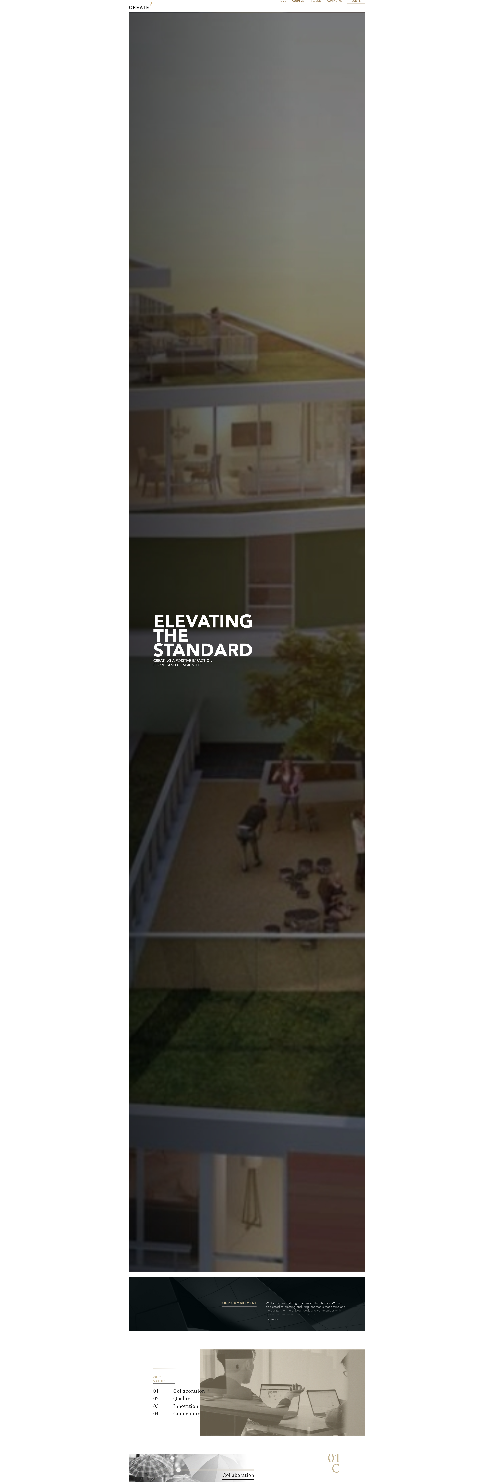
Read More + (273, 1320)
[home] (142, 6)
